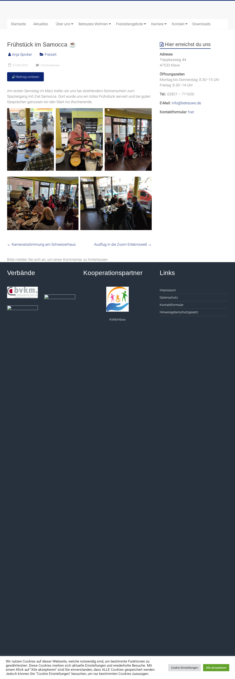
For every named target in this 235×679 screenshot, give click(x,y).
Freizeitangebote (129, 24)
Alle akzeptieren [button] (216, 667)
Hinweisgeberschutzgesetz (179, 312)
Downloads (201, 24)
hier (191, 112)
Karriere (157, 24)
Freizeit (50, 54)
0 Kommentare (49, 65)
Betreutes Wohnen (93, 24)
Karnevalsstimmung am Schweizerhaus (41, 244)
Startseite (18, 24)
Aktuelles (40, 24)
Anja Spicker (22, 54)
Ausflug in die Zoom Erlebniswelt (123, 244)
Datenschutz (169, 297)
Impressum (168, 290)
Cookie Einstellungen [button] (184, 667)
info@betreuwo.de (186, 103)
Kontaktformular (172, 305)
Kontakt (178, 24)
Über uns (63, 24)
